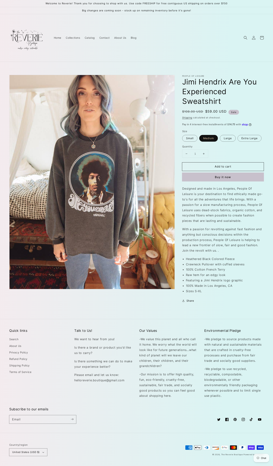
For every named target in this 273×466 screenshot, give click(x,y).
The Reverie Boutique (232, 454)
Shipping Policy (19, 365)
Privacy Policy (18, 352)
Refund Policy (18, 358)
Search (14, 339)
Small (190, 138)
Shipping (187, 117)
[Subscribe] (72, 419)
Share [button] (190, 300)
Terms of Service (20, 372)
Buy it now (223, 177)
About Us (15, 345)
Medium (208, 138)
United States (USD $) (26, 452)
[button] (245, 38)
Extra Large (249, 138)
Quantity (187, 146)
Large (228, 138)
